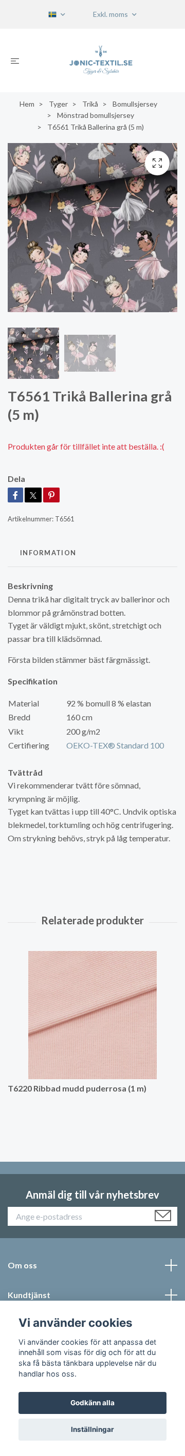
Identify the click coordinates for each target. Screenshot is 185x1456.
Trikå (90, 103)
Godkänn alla (92, 1403)
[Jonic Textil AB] (101, 60)
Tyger (58, 103)
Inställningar (92, 1429)
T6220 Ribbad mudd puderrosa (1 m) (77, 1088)
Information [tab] (48, 553)
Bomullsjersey (135, 103)
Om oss (22, 1265)
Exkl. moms (111, 14)
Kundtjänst (29, 1295)
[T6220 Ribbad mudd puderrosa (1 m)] (92, 1015)
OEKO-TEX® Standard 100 (115, 745)
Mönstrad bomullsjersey (95, 115)
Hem (27, 103)
